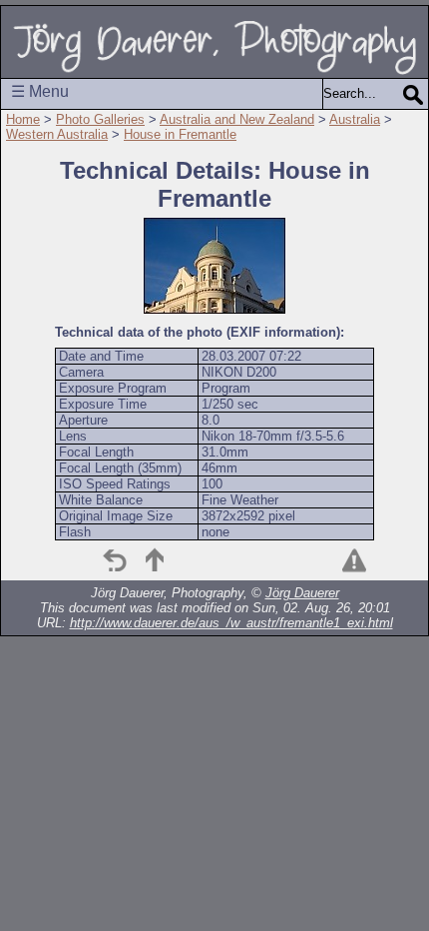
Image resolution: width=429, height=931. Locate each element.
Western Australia (57, 134)
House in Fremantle (180, 134)
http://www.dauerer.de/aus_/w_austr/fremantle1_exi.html (231, 622)
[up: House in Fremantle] (155, 560)
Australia (354, 119)
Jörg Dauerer (302, 592)
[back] (115, 560)
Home (23, 119)
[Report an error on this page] (354, 560)
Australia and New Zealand (237, 119)
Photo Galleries (100, 119)
